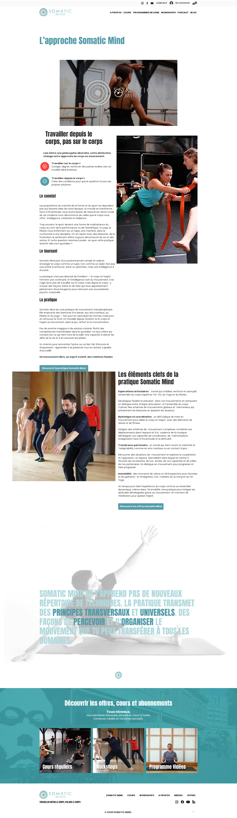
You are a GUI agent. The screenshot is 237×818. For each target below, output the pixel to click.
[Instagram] (142, 3)
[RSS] (194, 802)
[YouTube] (152, 3)
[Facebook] (147, 3)
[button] (194, 3)
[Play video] (118, 93)
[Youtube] (188, 802)
